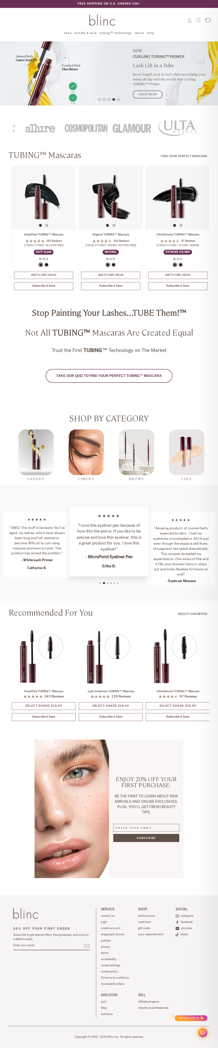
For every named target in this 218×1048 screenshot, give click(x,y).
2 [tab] (104, 99)
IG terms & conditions (115, 977)
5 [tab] (118, 99)
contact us (108, 916)
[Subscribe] (87, 946)
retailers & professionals (153, 1008)
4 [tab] (113, 99)
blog (150, 33)
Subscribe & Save (43, 286)
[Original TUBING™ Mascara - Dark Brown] (114, 265)
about (139, 33)
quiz (103, 1001)
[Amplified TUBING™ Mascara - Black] (41, 265)
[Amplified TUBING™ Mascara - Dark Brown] (46, 265)
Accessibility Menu (113, 984)
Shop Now (147, 94)
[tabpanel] (109, 73)
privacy (105, 947)
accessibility (108, 959)
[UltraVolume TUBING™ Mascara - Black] (175, 265)
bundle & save (86, 33)
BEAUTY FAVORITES (192, 614)
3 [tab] (109, 99)
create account (110, 928)
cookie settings (110, 965)
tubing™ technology (116, 33)
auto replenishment (150, 934)
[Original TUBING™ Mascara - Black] (108, 265)
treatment (144, 922)
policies (105, 940)
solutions (107, 1014)
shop (68, 33)
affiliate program (148, 1001)
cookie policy (109, 971)
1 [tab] (99, 99)
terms (104, 953)
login (104, 922)
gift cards (144, 928)
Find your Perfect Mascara (184, 156)
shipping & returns (112, 934)
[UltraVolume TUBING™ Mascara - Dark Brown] (181, 265)
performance (146, 916)
